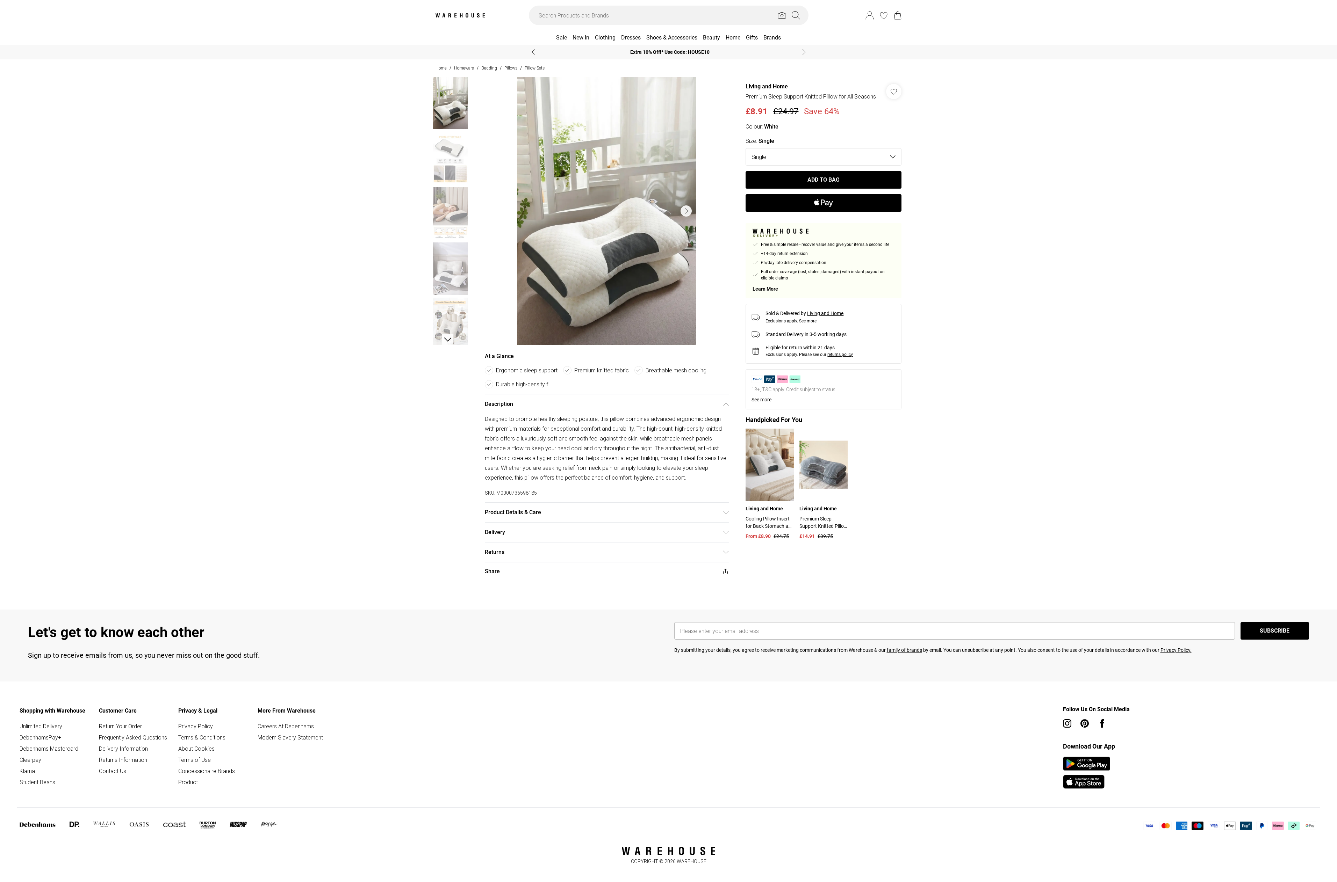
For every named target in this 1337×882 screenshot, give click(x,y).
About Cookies (196, 748)
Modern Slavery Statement (290, 737)
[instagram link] (1067, 723)
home (441, 68)
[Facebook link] (1102, 723)
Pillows (510, 68)
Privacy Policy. (1176, 650)
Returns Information (123, 759)
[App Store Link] (1086, 773)
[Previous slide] (533, 52)
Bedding (489, 68)
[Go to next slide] (686, 211)
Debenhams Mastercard (49, 748)
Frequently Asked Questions (133, 737)
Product (188, 782)
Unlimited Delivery (41, 726)
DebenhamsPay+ (40, 737)
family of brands (904, 650)
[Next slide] (804, 52)
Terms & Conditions (201, 737)
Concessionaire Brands (206, 770)
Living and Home (767, 86)
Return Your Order (120, 726)
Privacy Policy (195, 726)
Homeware (464, 68)
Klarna (27, 770)
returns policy (840, 354)
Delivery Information (123, 748)
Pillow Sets (535, 68)
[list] (606, 211)
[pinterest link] (1084, 723)
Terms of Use (194, 759)
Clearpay (30, 759)
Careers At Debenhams (286, 726)
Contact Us (112, 770)
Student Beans (37, 782)
